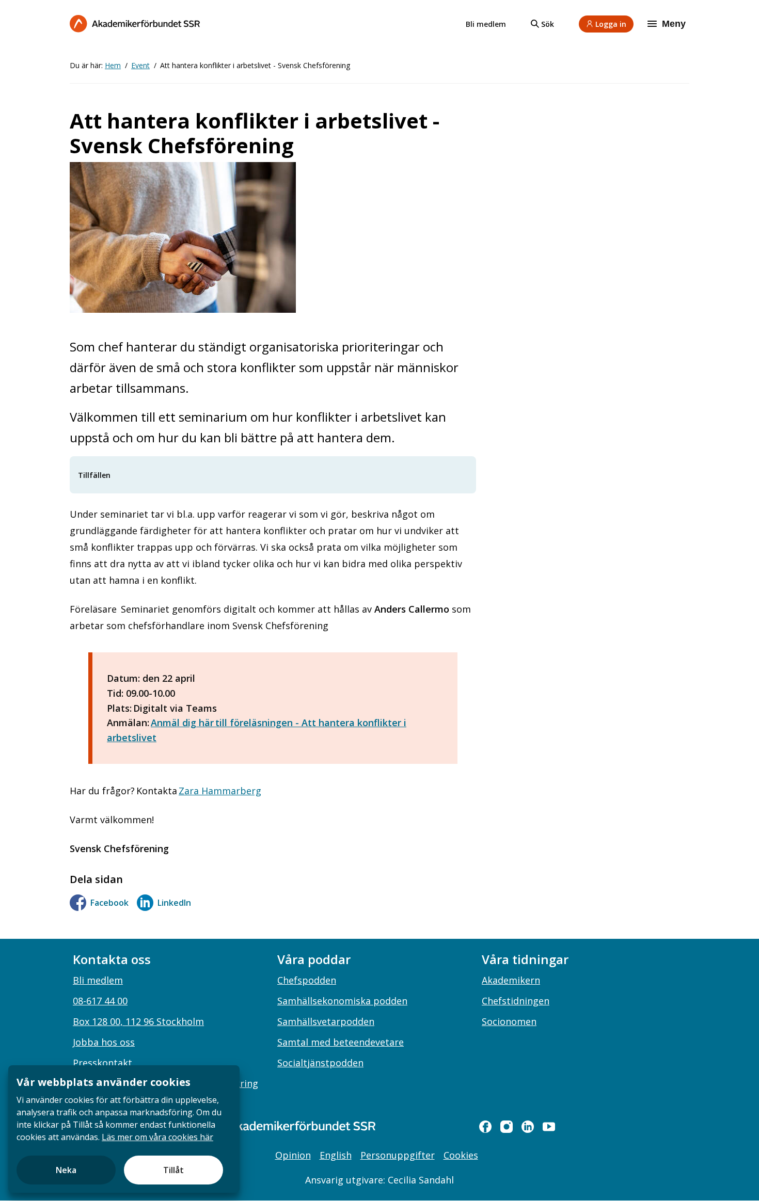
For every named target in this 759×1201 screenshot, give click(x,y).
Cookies (461, 1155)
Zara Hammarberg (220, 790)
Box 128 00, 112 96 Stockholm (138, 1021)
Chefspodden (306, 980)
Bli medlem (486, 24)
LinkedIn (174, 902)
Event (140, 65)
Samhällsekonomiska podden (342, 1001)
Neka (66, 1170)
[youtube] (549, 1126)
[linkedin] (527, 1126)
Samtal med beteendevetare (340, 1042)
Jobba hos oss (104, 1042)
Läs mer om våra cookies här (157, 1137)
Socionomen (509, 1021)
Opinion (293, 1155)
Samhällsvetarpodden (325, 1021)
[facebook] (485, 1126)
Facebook (109, 902)
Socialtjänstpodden (320, 1062)
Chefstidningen (515, 1001)
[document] (124, 1129)
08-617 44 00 (100, 1001)
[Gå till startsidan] (286, 1126)
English (336, 1155)
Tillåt (173, 1170)
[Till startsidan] (135, 23)
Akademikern (511, 980)
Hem (113, 65)
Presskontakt (102, 1062)
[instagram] (506, 1126)
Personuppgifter (397, 1155)
